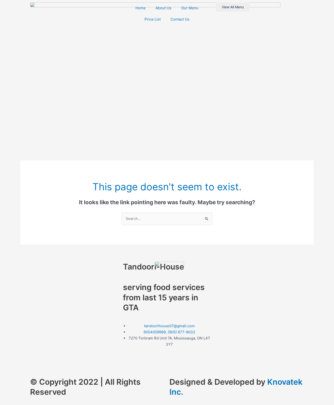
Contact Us (179, 19)
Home (140, 8)
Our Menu (189, 8)
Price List (153, 19)
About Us (163, 8)
